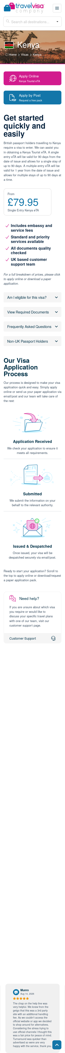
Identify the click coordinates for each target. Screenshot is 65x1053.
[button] (57, 8)
